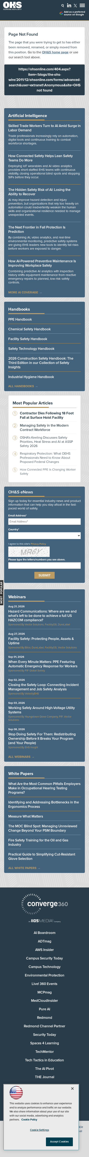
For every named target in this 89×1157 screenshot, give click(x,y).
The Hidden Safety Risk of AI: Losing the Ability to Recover (39, 192)
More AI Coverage (23, 292)
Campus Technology (45, 967)
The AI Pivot (44, 1069)
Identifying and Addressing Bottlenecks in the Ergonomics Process (43, 804)
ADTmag (44, 941)
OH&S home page (55, 52)
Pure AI (44, 1009)
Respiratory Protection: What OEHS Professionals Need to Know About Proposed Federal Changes (45, 458)
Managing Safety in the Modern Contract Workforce (44, 427)
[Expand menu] (82, 6)
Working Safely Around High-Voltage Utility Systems (41, 710)
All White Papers (22, 868)
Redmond (44, 1017)
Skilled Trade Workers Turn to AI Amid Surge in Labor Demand (44, 128)
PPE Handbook (20, 319)
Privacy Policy (38, 543)
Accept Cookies (59, 1141)
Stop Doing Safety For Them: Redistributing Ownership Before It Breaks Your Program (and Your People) (42, 738)
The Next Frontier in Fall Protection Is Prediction (36, 229)
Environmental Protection (44, 975)
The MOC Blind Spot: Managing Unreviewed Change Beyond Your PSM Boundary (42, 828)
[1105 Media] (44, 921)
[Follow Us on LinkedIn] (69, 5)
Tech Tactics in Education (44, 1060)
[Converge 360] (44, 904)
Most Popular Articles (33, 403)
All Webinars (19, 757)
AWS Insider (44, 950)
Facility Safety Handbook (27, 339)
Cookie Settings (39, 1130)
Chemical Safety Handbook (29, 329)
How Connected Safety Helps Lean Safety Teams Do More (40, 158)
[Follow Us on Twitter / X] (75, 5)
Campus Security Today (44, 958)
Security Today (44, 1035)
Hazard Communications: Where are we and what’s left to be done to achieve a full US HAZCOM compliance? (42, 615)
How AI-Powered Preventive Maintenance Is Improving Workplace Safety (42, 263)
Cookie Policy (29, 1119)
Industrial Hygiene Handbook (31, 377)
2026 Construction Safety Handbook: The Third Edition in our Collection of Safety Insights (40, 362)
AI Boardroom (44, 933)
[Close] (72, 1088)
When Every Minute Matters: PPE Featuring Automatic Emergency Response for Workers (42, 664)
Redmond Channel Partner (44, 1026)
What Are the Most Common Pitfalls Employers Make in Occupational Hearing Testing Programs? (44, 788)
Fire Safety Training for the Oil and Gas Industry (38, 842)
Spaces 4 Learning (44, 1043)
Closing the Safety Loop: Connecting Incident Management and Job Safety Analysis (43, 687)
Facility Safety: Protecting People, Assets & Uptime (41, 641)
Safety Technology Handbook (31, 349)
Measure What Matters (25, 816)
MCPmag (44, 992)
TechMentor (44, 1052)
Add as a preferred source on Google (74, 13)
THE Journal (44, 1077)
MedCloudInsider (44, 1000)
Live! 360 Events (44, 984)
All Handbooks (21, 386)
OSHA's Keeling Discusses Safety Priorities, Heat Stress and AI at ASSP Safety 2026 (46, 442)
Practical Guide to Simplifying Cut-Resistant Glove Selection (41, 856)
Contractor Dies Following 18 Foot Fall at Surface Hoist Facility (47, 415)
